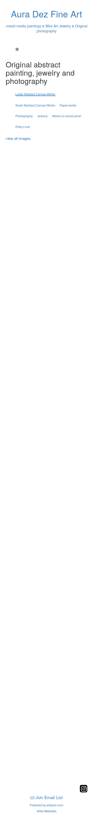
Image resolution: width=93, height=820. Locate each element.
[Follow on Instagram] (84, 791)
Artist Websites (47, 811)
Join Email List (49, 797)
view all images (18, 138)
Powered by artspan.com (46, 805)
